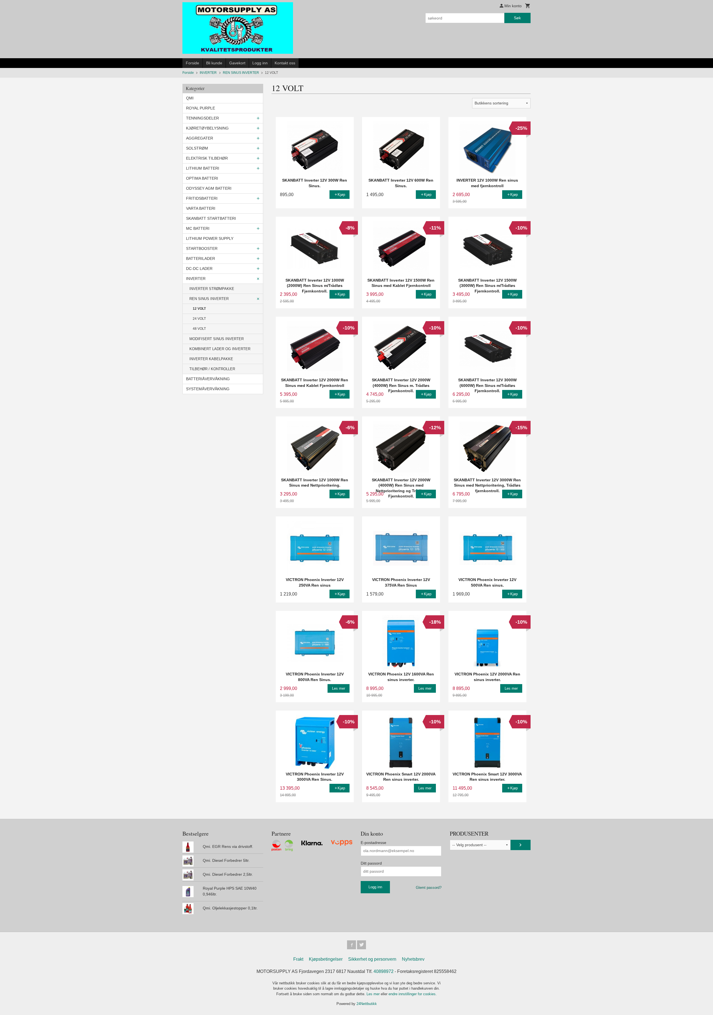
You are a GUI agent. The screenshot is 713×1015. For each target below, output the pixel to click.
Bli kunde (214, 63)
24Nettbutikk (366, 1004)
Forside (192, 63)
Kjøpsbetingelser (326, 959)
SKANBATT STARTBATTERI (211, 218)
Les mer (374, 994)
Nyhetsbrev (413, 959)
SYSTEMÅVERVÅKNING (207, 389)
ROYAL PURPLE (200, 108)
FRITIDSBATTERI (202, 198)
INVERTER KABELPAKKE (211, 359)
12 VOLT (199, 309)
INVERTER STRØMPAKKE (211, 289)
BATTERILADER (200, 258)
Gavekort (237, 63)
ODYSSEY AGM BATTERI (208, 188)
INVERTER (196, 278)
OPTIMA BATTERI (202, 178)
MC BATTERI (197, 228)
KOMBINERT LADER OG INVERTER (219, 349)
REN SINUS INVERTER (209, 299)
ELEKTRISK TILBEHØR (207, 158)
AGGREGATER (199, 138)
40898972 (383, 971)
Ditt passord (371, 863)
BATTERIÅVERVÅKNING (208, 379)
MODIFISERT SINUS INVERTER (216, 339)
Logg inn (260, 63)
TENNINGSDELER (202, 118)
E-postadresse (373, 842)
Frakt (298, 959)
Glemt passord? (428, 887)
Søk (517, 18)
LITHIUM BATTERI (202, 168)
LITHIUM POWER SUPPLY (209, 238)
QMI (190, 98)
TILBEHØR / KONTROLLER (212, 369)
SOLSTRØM (197, 148)
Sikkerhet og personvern (372, 959)
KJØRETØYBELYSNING (207, 128)
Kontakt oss (285, 63)
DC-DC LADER (199, 268)
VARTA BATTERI (200, 208)
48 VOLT (199, 329)
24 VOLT (199, 319)
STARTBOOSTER (202, 248)
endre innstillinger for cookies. (413, 994)
